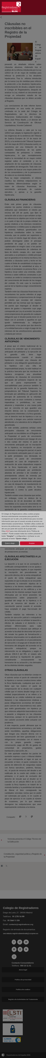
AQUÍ (8, 531)
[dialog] (23, 529)
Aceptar (32, 543)
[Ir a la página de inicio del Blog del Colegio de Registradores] (11, 7)
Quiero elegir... (10, 543)
